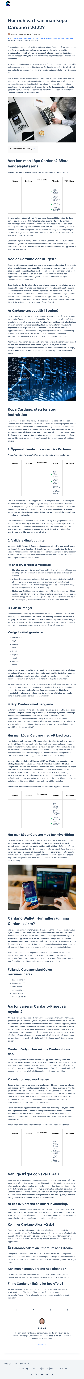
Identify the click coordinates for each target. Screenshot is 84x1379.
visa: (33, 149)
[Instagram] (42, 1374)
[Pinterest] (50, 1309)
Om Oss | (54, 1369)
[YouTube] (47, 1374)
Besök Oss (62, 1369)
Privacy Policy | (23, 1369)
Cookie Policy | (36, 1369)
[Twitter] (33, 1309)
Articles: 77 (42, 1344)
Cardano (36, 34)
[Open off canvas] (79, 4)
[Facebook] (16, 1309)
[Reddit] (52, 1374)
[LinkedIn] (67, 1309)
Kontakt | (46, 1369)
